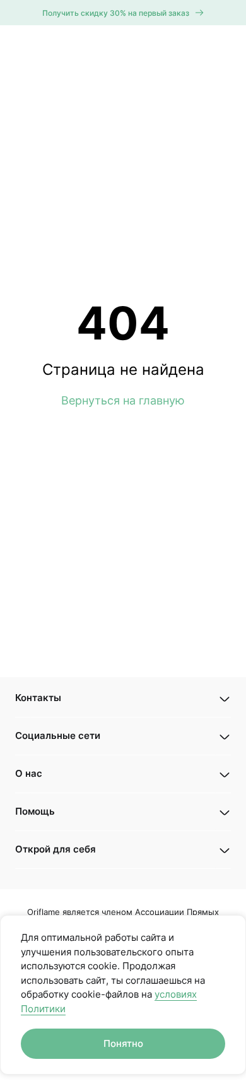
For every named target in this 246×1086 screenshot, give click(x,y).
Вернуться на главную (123, 400)
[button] (123, 698)
